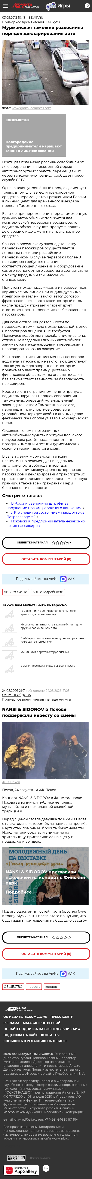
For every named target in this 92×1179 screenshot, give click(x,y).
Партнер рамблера (40, 1158)
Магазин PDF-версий (42, 1023)
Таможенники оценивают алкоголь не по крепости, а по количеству (48, 612)
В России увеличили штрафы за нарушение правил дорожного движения (43, 505)
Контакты (50, 1035)
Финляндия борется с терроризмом (45, 652)
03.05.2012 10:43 (13, 18)
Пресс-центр (61, 1017)
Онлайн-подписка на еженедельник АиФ (41, 1029)
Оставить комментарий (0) (46, 559)
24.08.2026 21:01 (13, 691)
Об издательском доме (25, 1017)
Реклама (11, 1023)
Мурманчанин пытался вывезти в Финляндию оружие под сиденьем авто (51, 626)
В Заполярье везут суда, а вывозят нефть (48, 665)
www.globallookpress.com (31, 108)
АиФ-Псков (11, 782)
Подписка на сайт (20, 1035)
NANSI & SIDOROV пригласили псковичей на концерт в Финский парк (45, 877)
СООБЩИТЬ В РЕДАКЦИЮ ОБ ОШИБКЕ (35, 1041)
